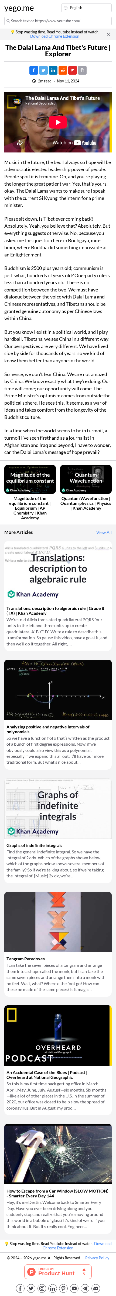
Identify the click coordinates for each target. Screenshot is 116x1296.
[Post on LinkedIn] (53, 70)
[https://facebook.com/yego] (20, 1288)
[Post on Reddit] (63, 70)
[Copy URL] (82, 70)
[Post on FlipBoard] (72, 70)
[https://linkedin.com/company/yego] (52, 1288)
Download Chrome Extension (54, 36)
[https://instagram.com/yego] (41, 1288)
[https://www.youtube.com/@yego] (74, 1288)
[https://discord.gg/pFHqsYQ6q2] (95, 1288)
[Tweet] (43, 70)
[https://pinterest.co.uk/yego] (63, 1288)
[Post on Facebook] (33, 70)
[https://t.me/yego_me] (85, 1288)
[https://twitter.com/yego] (31, 1288)
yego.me (17, 7)
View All (104, 532)
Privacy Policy (97, 1258)
